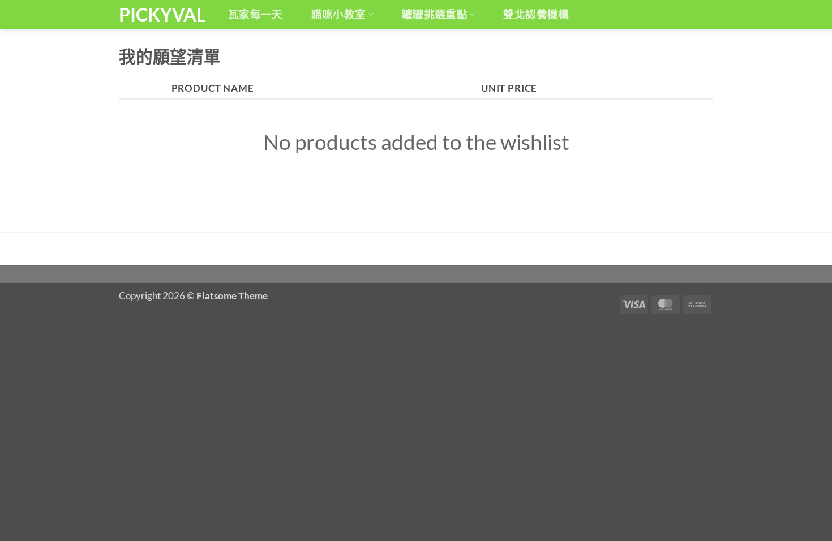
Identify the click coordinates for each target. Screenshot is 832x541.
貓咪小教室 (338, 14)
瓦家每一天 (255, 14)
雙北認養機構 (536, 14)
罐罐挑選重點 (435, 14)
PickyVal (161, 15)
